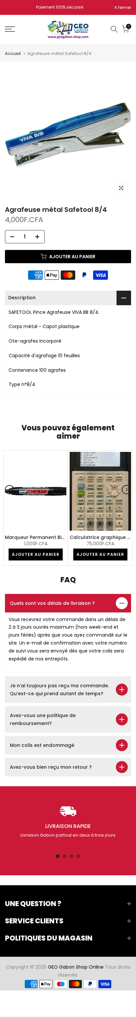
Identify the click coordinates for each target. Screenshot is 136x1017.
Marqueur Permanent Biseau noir (44, 537)
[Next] (126, 489)
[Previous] (9, 489)
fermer (124, 8)
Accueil (13, 53)
